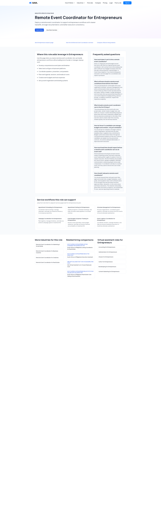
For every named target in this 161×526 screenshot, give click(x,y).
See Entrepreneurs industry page (44, 42)
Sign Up (127, 3)
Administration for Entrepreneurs (108, 252)
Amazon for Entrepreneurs (106, 257)
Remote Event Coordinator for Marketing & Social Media (48, 245)
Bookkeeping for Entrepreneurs (107, 266)
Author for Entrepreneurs (106, 262)
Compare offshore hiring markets (106, 42)
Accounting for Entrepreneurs (107, 247)
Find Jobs (90, 3)
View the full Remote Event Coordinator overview (79, 42)
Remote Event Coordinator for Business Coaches (47, 251)
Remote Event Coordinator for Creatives (47, 257)
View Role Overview (51, 30)
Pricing (105, 3)
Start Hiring (39, 30)
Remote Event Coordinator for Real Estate (48, 262)
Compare (98, 3)
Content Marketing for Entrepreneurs (109, 271)
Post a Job (118, 3)
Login (111, 3)
